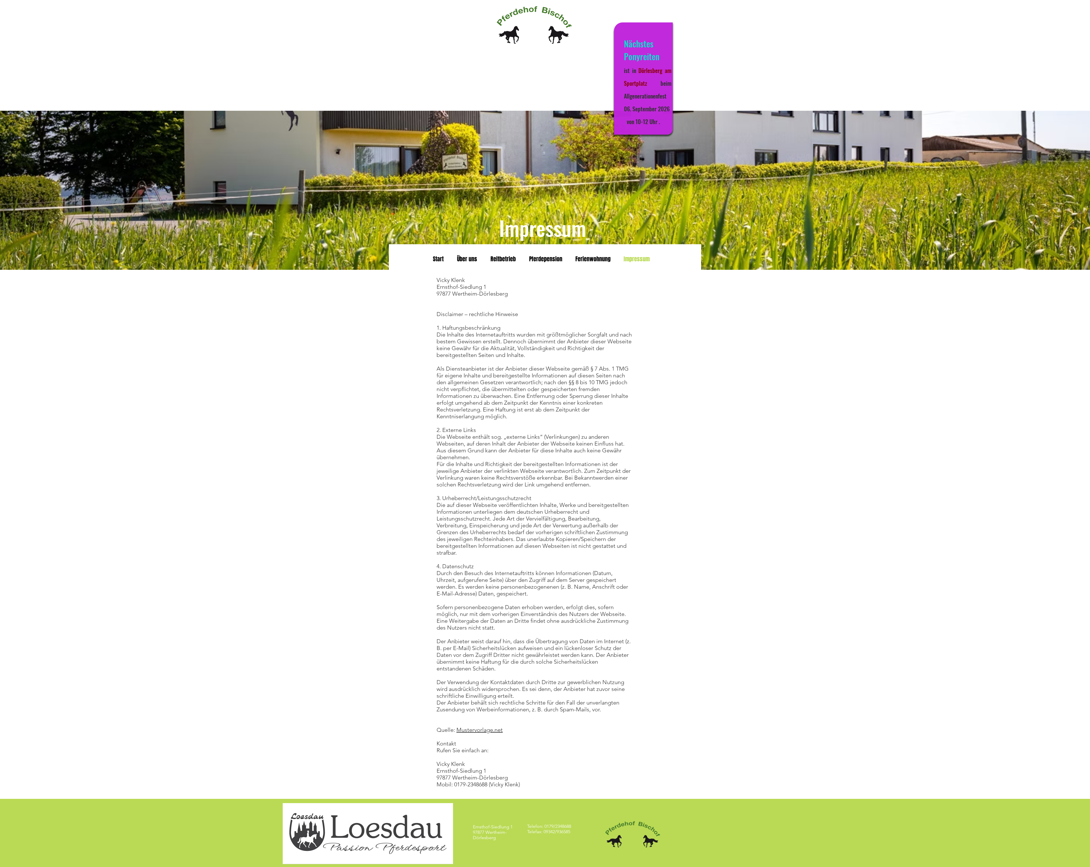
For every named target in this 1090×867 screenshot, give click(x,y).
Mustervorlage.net (479, 729)
